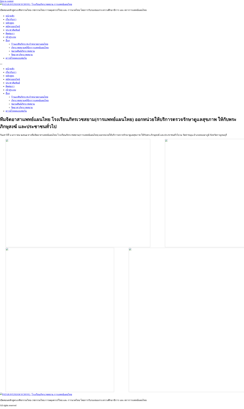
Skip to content (6, 1)
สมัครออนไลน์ (13, 26)
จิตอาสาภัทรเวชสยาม (22, 54)
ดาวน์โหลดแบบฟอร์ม (16, 58)
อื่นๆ (8, 40)
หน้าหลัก (10, 16)
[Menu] (1, 64)
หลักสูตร (10, 23)
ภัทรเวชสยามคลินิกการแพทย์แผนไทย (30, 47)
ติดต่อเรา (10, 33)
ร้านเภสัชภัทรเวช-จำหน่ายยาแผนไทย (29, 44)
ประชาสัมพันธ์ (13, 30)
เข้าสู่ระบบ (11, 37)
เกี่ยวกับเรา (11, 19)
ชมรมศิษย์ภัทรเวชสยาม (23, 51)
